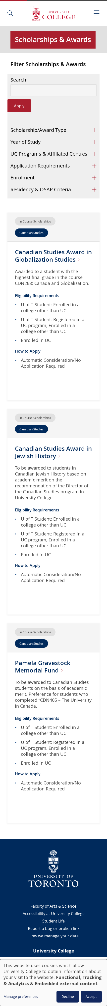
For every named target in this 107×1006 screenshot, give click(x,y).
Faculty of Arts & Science (53, 906)
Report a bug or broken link (53, 928)
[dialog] (53, 982)
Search (18, 80)
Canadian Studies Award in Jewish (53, 452)
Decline (67, 996)
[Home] (53, 13)
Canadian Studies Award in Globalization (53, 255)
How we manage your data (54, 936)
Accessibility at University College (54, 913)
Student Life (53, 921)
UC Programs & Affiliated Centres (48, 153)
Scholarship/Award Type (38, 130)
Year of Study (25, 142)
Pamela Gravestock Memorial (42, 666)
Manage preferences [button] (20, 996)
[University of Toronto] (53, 868)
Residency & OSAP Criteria (40, 189)
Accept (91, 996)
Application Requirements (40, 165)
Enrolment (22, 177)
